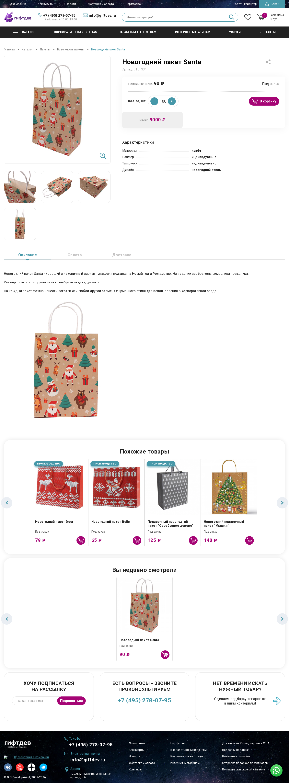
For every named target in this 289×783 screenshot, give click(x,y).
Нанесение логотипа (236, 756)
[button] (172, 101)
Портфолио (133, 3)
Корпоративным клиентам (188, 749)
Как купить (45, 3)
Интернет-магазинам (185, 763)
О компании (18, 3)
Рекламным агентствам (186, 756)
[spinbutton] (163, 101)
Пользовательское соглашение (243, 769)
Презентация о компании (31, 757)
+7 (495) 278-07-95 (144, 700)
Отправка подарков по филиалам (245, 763)
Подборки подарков (235, 749)
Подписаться (71, 701)
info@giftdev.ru (87, 760)
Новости (70, 3)
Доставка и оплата (101, 3)
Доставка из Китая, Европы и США (246, 743)
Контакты (135, 769)
